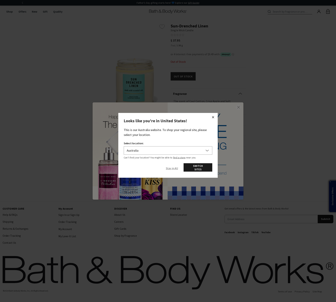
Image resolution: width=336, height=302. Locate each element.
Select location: (134, 143)
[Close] (213, 117)
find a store (179, 157)
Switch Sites (198, 167)
